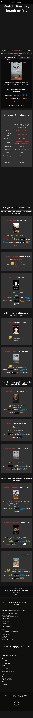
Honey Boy (11, 322)
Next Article (17, 592)
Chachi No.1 (5, 684)
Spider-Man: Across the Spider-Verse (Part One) (13, 610)
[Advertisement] (16, 31)
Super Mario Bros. (6, 618)
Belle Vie (10, 423)
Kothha (3, 673)
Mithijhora (4, 660)
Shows (21, 696)
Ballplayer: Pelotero (11, 487)
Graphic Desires (5, 612)
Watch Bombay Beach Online (9, 58)
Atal (2, 662)
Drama (21, 50)
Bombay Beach (10, 352)
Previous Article (16, 588)
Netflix (7, 695)
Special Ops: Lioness (7, 670)
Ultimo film (4, 636)
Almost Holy (10, 391)
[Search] (31, 2)
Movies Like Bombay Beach (24, 58)
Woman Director (24, 143)
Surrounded (4, 625)
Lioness (3, 657)
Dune (16, 594)
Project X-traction (6, 626)
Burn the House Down (7, 654)
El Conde (4, 623)
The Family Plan (5, 641)
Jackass (11, 277)
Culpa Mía (4, 628)
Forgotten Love (5, 621)
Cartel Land (11, 220)
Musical (17, 141)
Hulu (15, 695)
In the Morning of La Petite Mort (10, 631)
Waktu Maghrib (5, 634)
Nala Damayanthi (6, 663)
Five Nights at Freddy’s (7, 639)
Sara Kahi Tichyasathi (7, 678)
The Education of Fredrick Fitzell (16, 590)
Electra (3, 666)
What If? (4, 637)
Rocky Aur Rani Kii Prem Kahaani (10, 613)
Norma (3, 629)
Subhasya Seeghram (7, 679)
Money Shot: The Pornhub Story (9, 616)
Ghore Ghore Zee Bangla (8, 671)
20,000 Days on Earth (11, 522)
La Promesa (5, 675)
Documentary (15, 50)
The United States (22, 134)
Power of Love (5, 633)
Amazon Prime (24, 695)
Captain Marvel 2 (6, 615)
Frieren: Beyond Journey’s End (9, 655)
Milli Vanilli (4, 620)
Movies (14, 696)
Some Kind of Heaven (10, 555)
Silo (2, 658)
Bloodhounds (5, 668)
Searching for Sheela (10, 256)
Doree (3, 681)
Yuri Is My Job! (5, 683)
